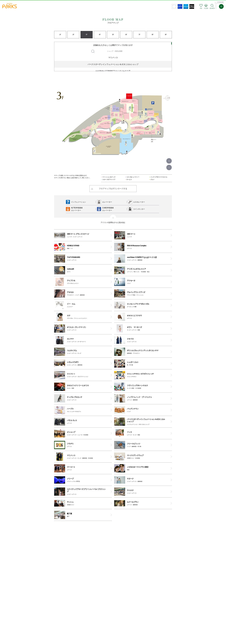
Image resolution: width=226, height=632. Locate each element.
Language (220, 2)
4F (100, 34)
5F (113, 34)
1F (60, 34)
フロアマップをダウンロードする (113, 189)
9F (166, 34)
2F (73, 34)
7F (139, 34)
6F (126, 34)
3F (86, 34)
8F (152, 34)
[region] (113, 56)
